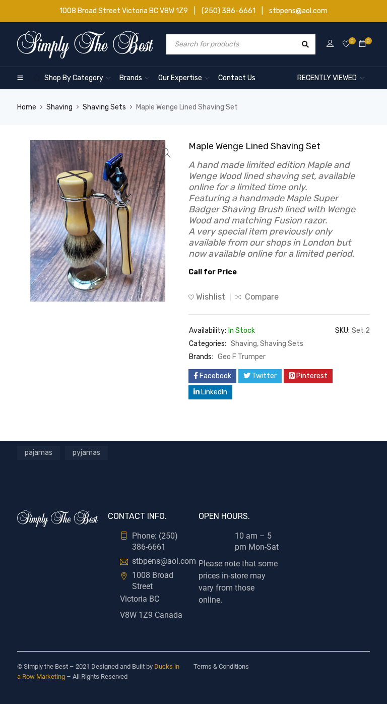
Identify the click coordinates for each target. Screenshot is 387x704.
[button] (165, 152)
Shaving (59, 107)
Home (26, 107)
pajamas (38, 452)
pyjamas (86, 452)
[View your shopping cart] (362, 44)
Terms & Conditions (221, 666)
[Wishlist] (346, 44)
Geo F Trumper (242, 357)
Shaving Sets (104, 107)
